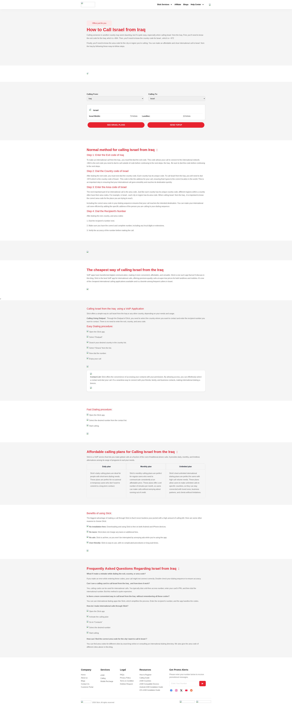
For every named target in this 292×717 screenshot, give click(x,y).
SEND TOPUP (176, 125)
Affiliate (178, 4)
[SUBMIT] (202, 683)
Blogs (185, 4)
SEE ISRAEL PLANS (116, 125)
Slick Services (163, 4)
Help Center (196, 4)
